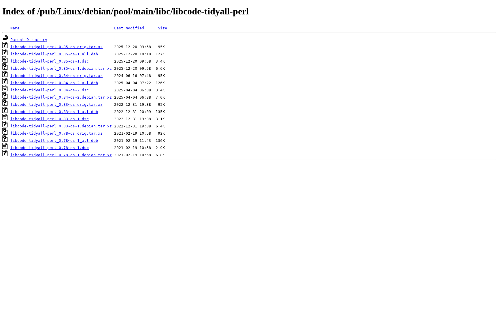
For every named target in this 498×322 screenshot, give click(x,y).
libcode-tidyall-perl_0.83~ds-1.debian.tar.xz (61, 126)
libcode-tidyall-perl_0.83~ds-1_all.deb (54, 112)
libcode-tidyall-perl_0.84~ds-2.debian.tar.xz (61, 97)
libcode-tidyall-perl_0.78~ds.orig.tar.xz (56, 133)
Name (15, 28)
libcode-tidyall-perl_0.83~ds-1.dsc (49, 119)
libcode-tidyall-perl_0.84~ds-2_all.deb (54, 83)
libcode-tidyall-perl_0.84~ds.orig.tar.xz (56, 76)
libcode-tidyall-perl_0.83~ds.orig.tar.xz (56, 104)
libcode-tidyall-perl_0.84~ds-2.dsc (49, 90)
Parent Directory (28, 39)
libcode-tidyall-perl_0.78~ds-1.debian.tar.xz (61, 155)
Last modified (129, 28)
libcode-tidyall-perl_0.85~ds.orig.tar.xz (56, 47)
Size (162, 28)
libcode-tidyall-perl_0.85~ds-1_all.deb (54, 54)
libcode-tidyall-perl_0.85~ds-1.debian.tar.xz (61, 68)
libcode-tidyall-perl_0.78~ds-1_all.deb (54, 140)
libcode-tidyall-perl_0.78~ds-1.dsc (49, 148)
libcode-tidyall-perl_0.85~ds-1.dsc (49, 61)
